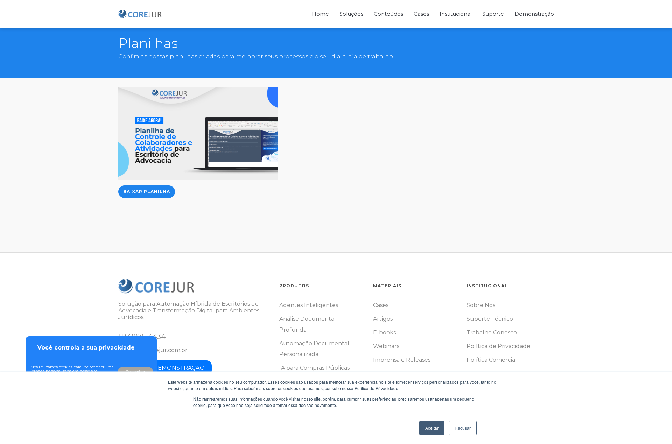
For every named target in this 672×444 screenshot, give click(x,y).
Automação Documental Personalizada (314, 349)
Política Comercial (492, 360)
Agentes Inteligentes (308, 305)
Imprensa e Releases (401, 360)
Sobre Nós (481, 305)
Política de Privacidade (498, 346)
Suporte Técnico (490, 319)
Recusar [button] (463, 428)
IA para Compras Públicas (314, 368)
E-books (384, 332)
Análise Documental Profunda (307, 324)
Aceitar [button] (432, 428)
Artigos (383, 319)
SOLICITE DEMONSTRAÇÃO (165, 368)
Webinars (386, 346)
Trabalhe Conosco (492, 332)
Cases (380, 305)
